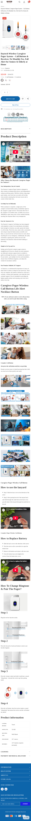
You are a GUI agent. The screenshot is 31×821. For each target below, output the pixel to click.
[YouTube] (6, 789)
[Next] (26, 30)
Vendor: (3, 68)
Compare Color (24, 38)
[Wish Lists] (22, 98)
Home (2, 6)
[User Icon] (24, 2)
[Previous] (4, 30)
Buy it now (15, 105)
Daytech (7, 68)
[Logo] (9, 2)
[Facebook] (2, 789)
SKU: (2, 70)
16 (4, 109)
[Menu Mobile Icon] (2, 2)
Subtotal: (3, 84)
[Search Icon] (19, 2)
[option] (15, 30)
